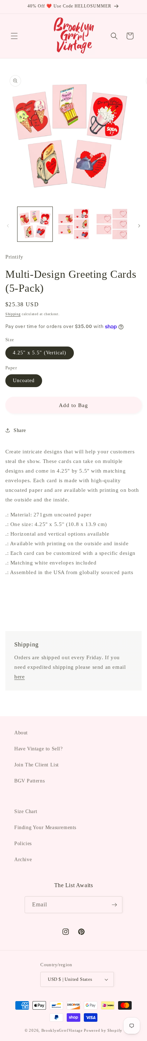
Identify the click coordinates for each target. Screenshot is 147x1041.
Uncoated (24, 380)
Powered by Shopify (103, 1030)
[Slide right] (139, 226)
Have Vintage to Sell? (38, 748)
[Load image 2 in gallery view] (73, 224)
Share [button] (20, 430)
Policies (23, 843)
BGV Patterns (29, 781)
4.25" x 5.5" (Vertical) (39, 352)
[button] (14, 36)
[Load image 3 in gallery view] (111, 224)
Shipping (13, 314)
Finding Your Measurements (45, 827)
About (21, 732)
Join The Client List (36, 764)
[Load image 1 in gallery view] (34, 224)
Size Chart (25, 811)
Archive (23, 859)
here (19, 677)
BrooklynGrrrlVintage (62, 1030)
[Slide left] (8, 226)
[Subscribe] (114, 904)
